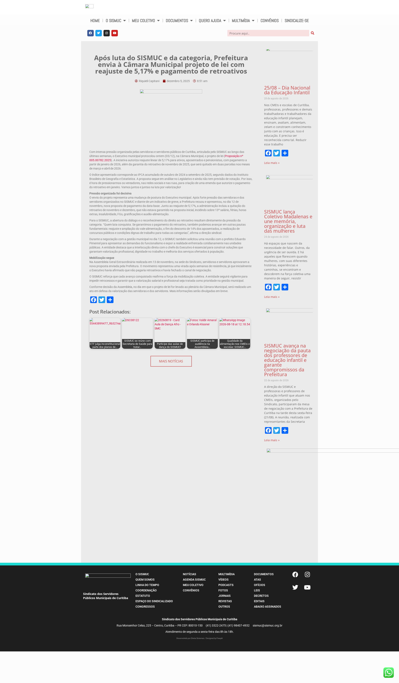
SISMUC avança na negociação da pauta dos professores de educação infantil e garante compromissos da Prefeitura (287, 360)
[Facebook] (90, 33)
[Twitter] (98, 33)
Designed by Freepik (214, 638)
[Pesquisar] (312, 33)
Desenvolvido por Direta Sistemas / (191, 638)
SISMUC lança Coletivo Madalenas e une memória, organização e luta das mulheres (288, 221)
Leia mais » (272, 163)
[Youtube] (114, 33)
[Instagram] (106, 33)
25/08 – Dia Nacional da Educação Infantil (287, 90)
